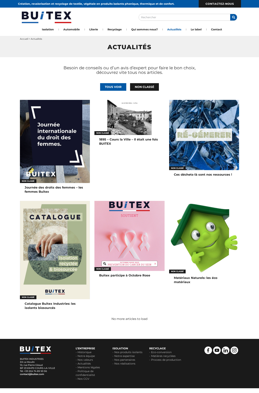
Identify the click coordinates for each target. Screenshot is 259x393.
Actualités (174, 29)
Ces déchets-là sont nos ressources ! (203, 174)
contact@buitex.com (32, 374)
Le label (196, 29)
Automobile (71, 29)
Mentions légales (89, 367)
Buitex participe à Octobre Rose (124, 275)
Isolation (48, 29)
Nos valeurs (85, 359)
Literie (93, 29)
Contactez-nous (220, 4)
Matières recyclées (163, 356)
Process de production (166, 359)
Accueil (24, 38)
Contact (216, 29)
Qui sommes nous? (144, 29)
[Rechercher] (233, 17)
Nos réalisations (124, 363)
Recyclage (115, 29)
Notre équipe (86, 356)
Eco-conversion (161, 352)
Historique (84, 352)
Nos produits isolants (128, 352)
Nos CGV (83, 378)
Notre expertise (124, 356)
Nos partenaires (124, 359)
